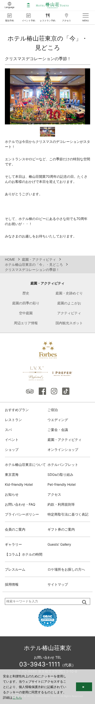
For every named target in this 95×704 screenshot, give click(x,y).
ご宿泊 (53, 410)
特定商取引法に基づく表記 (68, 514)
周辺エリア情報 (26, 323)
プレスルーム (15, 569)
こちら (17, 697)
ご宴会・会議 (58, 430)
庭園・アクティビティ (47, 283)
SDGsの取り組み (60, 474)
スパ (8, 430)
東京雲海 (12, 474)
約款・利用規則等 (61, 504)
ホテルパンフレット (63, 464)
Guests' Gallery (59, 544)
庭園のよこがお (69, 303)
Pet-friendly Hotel (62, 484)
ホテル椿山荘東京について (25, 464)
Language (9, 7)
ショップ (12, 449)
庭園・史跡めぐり (69, 293)
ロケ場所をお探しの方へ (66, 569)
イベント (12, 439)
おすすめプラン (17, 410)
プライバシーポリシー (22, 514)
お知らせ (12, 494)
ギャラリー (13, 544)
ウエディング (58, 420)
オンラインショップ (63, 449)
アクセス (54, 494)
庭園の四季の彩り (25, 303)
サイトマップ (58, 584)
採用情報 (12, 584)
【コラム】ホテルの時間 (23, 554)
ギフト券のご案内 (61, 529)
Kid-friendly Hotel (19, 484)
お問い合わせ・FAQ (20, 504)
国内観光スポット (69, 323)
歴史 (25, 293)
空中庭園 (26, 313)
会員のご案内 (15, 529)
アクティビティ (69, 313)
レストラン (13, 420)
